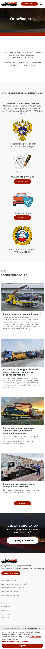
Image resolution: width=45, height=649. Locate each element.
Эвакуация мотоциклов (10, 595)
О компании (5, 606)
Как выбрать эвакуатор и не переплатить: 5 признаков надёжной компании (18, 431)
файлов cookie (35, 637)
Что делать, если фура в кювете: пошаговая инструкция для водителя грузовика (21, 372)
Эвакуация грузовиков (9, 580)
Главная (4, 603)
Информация (6, 614)
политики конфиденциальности (15, 641)
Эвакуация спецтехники (10, 591)
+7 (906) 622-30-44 (22, 540)
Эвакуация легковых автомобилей (14, 584)
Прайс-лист (5, 610)
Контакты (5, 617)
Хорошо (22, 646)
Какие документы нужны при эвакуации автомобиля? (19, 485)
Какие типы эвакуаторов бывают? (22, 314)
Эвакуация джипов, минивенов (12, 587)
